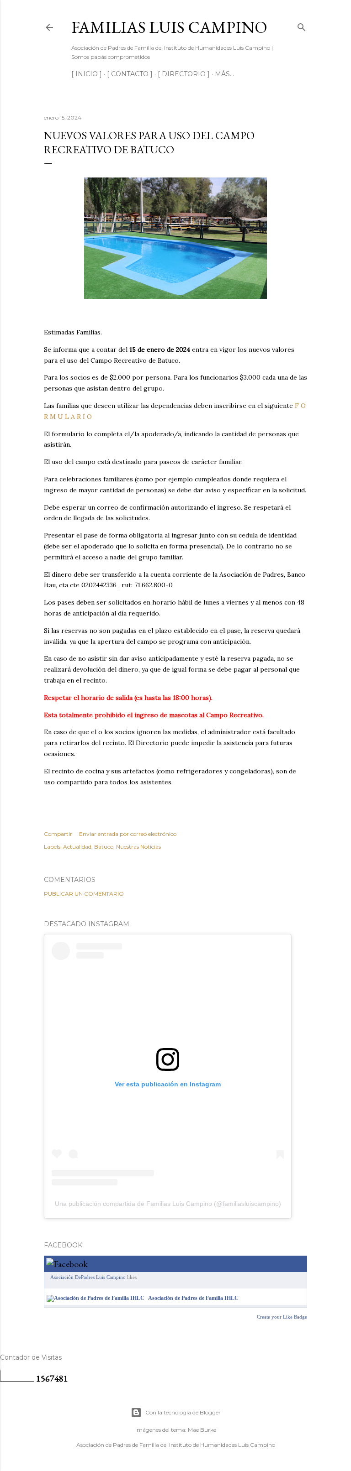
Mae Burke (202, 1429)
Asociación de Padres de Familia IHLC (193, 1298)
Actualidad (77, 846)
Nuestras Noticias (138, 846)
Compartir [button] (58, 833)
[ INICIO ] (86, 74)
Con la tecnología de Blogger (183, 1412)
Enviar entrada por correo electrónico (127, 833)
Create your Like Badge (282, 1317)
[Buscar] (301, 25)
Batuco (103, 846)
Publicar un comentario (84, 893)
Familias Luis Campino (169, 27)
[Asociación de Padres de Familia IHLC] (95, 1298)
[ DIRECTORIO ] (184, 74)
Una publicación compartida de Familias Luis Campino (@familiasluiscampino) (168, 1203)
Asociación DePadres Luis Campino (88, 1277)
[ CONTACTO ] (130, 74)
